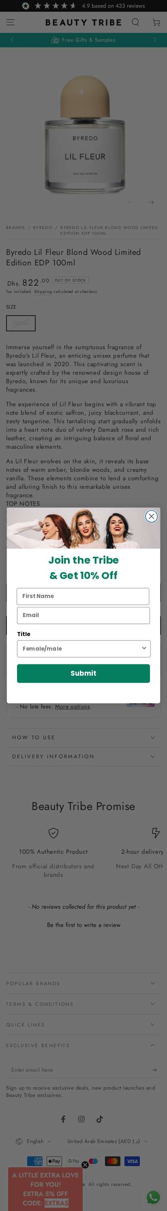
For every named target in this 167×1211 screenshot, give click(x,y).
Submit (83, 674)
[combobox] (82, 648)
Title (23, 634)
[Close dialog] (151, 516)
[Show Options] (144, 648)
